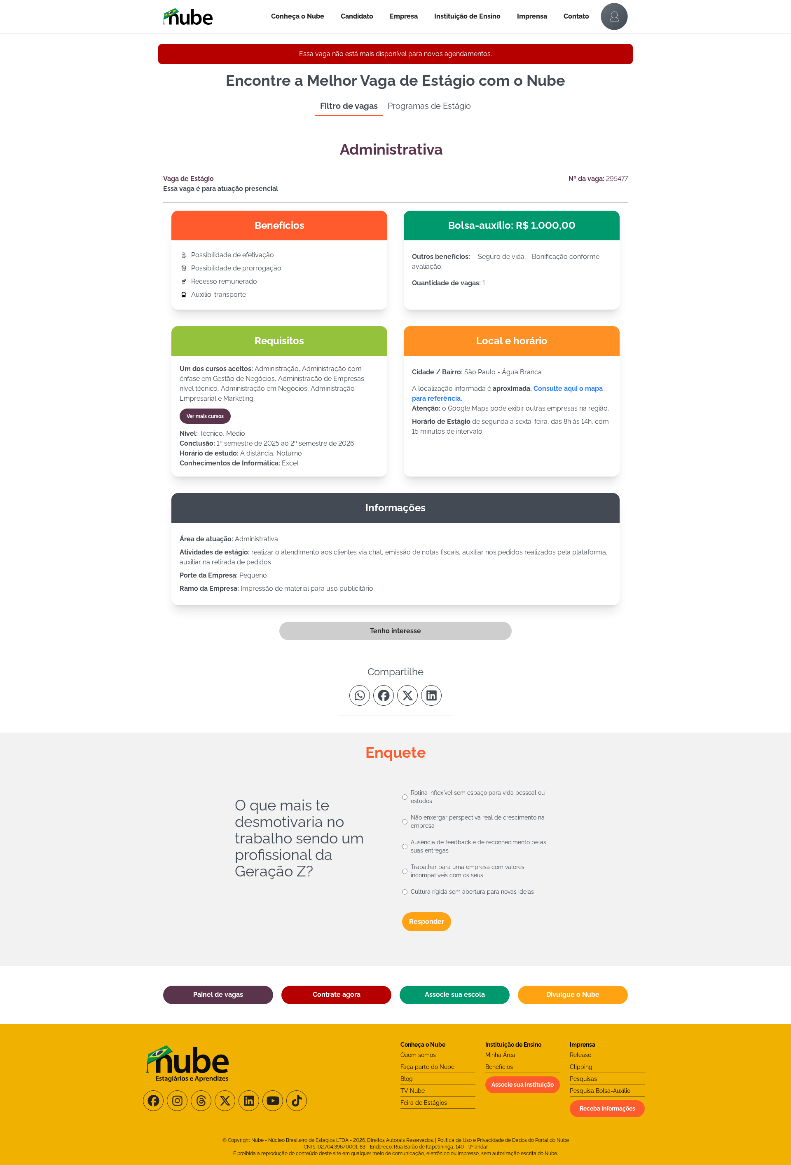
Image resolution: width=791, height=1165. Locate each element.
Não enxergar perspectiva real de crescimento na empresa (478, 821)
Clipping (581, 1067)
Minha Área (500, 1055)
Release (580, 1055)
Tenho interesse (395, 631)
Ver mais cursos (205, 416)
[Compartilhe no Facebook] (383, 695)
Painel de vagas (218, 994)
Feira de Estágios (423, 1102)
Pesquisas (583, 1079)
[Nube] (213, 16)
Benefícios (499, 1067)
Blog (406, 1079)
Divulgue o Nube (572, 994)
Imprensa (532, 16)
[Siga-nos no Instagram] (177, 1100)
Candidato (357, 16)
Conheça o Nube (297, 16)
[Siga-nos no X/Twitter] (225, 1100)
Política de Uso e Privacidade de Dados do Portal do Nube (503, 1140)
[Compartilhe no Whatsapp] (359, 695)
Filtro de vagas (349, 106)
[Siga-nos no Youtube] (272, 1100)
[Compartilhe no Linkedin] (431, 695)
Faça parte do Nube (427, 1067)
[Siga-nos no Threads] (201, 1100)
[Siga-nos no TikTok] (296, 1100)
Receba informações (607, 1108)
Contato (576, 16)
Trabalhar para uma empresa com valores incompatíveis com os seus (467, 871)
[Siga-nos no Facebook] (153, 1100)
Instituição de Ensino (467, 16)
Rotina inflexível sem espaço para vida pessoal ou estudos (478, 796)
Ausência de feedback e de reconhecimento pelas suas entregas (478, 846)
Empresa (404, 16)
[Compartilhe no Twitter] (407, 695)
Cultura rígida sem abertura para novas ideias (472, 891)
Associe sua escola (455, 994)
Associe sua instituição (522, 1084)
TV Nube (412, 1090)
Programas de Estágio (429, 106)
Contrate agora (336, 994)
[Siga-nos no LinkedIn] (249, 1100)
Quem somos (418, 1055)
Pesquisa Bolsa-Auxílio (600, 1090)
